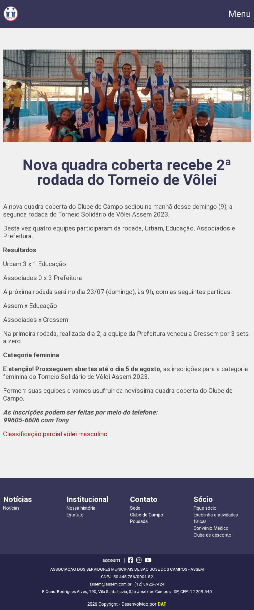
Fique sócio (205, 508)
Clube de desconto (212, 535)
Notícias (11, 508)
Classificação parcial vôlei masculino (55, 434)
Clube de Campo (146, 515)
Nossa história (81, 508)
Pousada (139, 521)
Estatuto (75, 515)
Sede (135, 508)
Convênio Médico (211, 528)
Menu (240, 14)
